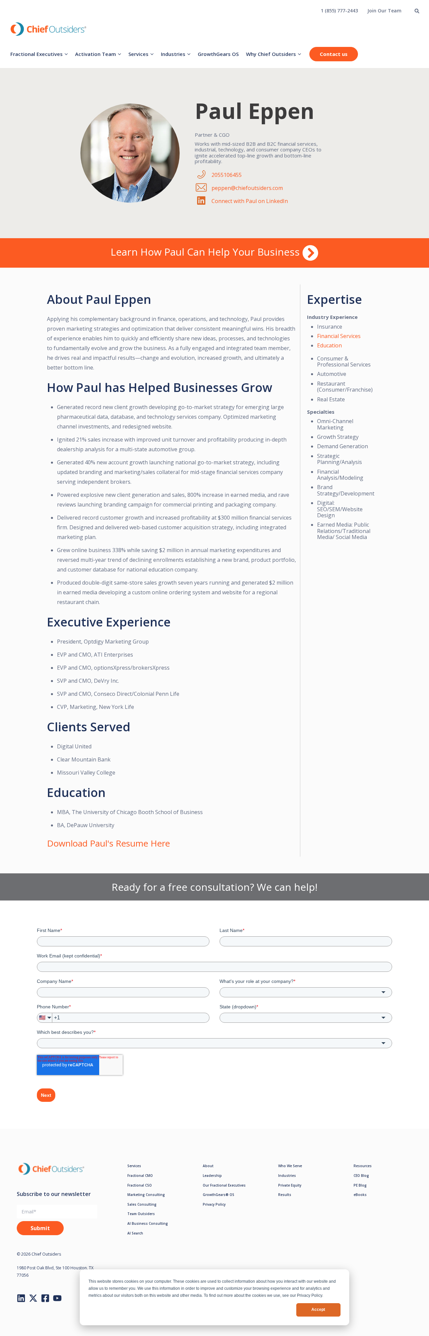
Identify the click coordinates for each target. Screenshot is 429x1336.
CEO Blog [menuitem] (361, 1175)
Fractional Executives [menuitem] (36, 54)
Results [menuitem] (284, 1194)
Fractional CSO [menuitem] (139, 1185)
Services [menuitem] (138, 54)
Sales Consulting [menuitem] (142, 1204)
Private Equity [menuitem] (289, 1185)
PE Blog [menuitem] (360, 1185)
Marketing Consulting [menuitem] (146, 1194)
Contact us (334, 54)
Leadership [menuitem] (212, 1175)
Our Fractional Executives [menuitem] (224, 1185)
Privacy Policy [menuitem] (214, 1204)
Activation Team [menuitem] (95, 54)
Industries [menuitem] (173, 54)
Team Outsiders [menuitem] (141, 1213)
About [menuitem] (208, 1165)
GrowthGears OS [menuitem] (218, 54)
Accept (318, 1309)
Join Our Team (384, 10)
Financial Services (339, 336)
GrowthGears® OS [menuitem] (218, 1194)
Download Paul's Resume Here (108, 843)
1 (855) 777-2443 (339, 10)
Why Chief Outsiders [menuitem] (271, 54)
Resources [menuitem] (363, 1165)
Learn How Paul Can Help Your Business (206, 252)
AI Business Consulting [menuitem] (147, 1223)
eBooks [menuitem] (360, 1194)
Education (329, 345)
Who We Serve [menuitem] (290, 1165)
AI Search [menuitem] (135, 1233)
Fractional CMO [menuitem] (140, 1175)
